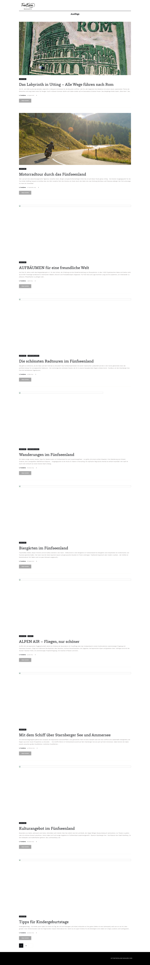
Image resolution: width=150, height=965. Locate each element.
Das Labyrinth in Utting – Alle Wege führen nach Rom (66, 84)
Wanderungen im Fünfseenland (47, 454)
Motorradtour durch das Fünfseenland (53, 174)
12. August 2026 (30, 95)
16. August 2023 (30, 561)
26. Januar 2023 (30, 841)
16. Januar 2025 (30, 467)
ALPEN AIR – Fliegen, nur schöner (49, 641)
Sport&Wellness (33, 355)
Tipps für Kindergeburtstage (44, 921)
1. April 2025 (30, 280)
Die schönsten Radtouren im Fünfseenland (56, 361)
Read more (25, 100)
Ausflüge (23, 79)
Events (30, 636)
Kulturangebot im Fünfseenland (47, 828)
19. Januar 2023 (30, 932)
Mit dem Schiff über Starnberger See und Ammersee (65, 734)
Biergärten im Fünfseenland (43, 547)
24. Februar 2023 (31, 748)
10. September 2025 (31, 187)
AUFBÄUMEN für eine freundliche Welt (54, 267)
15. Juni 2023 (30, 654)
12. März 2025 (30, 374)
